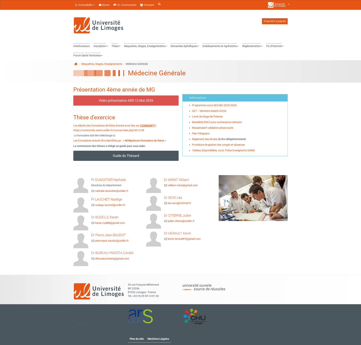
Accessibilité (85, 4)
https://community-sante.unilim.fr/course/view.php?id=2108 (108, 130)
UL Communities (126, 4)
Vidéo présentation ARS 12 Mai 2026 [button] (126, 100)
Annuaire (148, 4)
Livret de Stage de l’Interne (207, 116)
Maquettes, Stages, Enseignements (101, 63)
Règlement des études (205, 139)
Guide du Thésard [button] (126, 156)
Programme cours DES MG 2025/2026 (214, 105)
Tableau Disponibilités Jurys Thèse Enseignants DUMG (223, 150)
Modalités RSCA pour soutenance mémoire (217, 122)
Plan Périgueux (200, 133)
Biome (105, 4)
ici (114, 135)
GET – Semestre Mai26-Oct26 (209, 110)
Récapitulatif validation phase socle (212, 127)
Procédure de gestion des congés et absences (218, 144)
